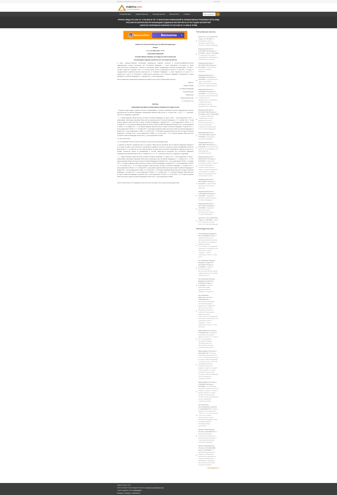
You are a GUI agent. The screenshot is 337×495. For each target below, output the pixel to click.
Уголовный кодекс (125, 14)
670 (150, 129)
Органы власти (174, 14)
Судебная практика (142, 14)
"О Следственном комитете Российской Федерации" (207, 67)
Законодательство (159, 14)
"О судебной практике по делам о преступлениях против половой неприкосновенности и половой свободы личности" (208, 268)
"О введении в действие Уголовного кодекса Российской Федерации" (207, 196)
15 (139, 126)
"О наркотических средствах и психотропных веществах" (207, 184)
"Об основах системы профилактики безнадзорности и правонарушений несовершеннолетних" (208, 148)
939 (192, 120)
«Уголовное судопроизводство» (154, 488)
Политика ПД (136, 493)
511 (181, 112)
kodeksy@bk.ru (137, 490)
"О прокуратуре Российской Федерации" (207, 136)
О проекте (187, 14)
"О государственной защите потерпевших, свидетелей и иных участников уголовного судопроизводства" (208, 80)
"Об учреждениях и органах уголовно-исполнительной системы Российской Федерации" (208, 41)
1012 (129, 124)
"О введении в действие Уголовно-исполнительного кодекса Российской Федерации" (206, 209)
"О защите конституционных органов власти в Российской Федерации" (208, 221)
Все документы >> (214, 468)
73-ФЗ (189, 69)
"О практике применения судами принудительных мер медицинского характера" (206, 285)
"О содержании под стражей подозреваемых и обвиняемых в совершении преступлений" (208, 54)
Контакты (217, 1)
